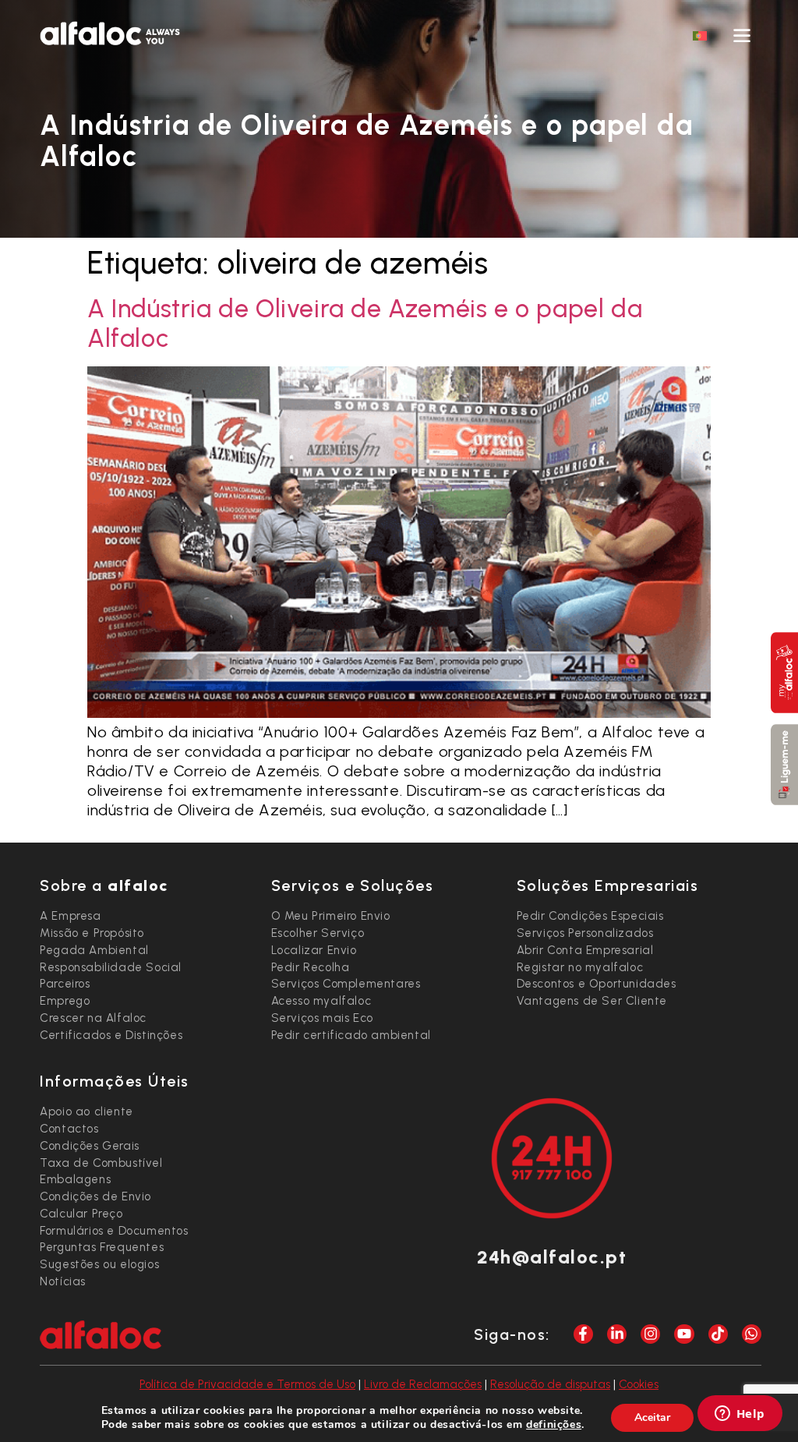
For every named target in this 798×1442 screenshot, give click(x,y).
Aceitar (652, 1417)
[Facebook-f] (583, 1334)
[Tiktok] (718, 1334)
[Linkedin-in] (617, 1334)
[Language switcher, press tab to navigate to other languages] (700, 35)
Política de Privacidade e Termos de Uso (247, 1384)
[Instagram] (650, 1334)
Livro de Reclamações (423, 1384)
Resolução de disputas (550, 1384)
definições (553, 1425)
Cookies (639, 1384)
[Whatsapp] (751, 1334)
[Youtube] (684, 1334)
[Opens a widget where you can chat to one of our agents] (739, 1414)
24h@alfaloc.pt (552, 1257)
